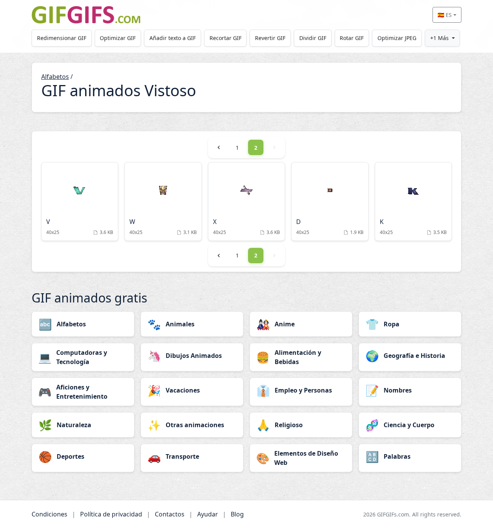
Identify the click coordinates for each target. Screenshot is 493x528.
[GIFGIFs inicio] (86, 14)
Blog (237, 514)
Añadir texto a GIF (172, 38)
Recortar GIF (225, 38)
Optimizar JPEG (396, 38)
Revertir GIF (270, 38)
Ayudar (207, 514)
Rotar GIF (352, 38)
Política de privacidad (111, 514)
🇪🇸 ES (445, 14)
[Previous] (218, 147)
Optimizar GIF (118, 38)
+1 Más (439, 38)
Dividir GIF (312, 38)
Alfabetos (55, 76)
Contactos (169, 514)
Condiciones (49, 514)
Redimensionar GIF (61, 38)
